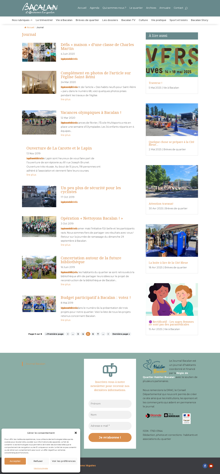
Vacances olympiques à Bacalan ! (91, 112)
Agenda (94, 7)
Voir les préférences (64, 461)
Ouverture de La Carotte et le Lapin (59, 148)
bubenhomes (69, 59)
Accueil (82, 7)
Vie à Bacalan (64, 20)
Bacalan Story (199, 20)
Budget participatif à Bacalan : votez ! (96, 297)
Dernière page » (121, 334)
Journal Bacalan (35, 363)
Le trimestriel (44, 20)
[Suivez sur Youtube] (211, 466)
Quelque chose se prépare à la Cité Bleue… (171, 143)
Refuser (38, 461)
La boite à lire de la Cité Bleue (168, 262)
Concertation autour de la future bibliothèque (91, 259)
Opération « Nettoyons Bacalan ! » (92, 218)
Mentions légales (41, 468)
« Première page (54, 334)
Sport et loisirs (179, 20)
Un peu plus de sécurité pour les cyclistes (91, 189)
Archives (151, 7)
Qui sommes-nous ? (114, 7)
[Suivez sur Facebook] (205, 466)
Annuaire (164, 7)
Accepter (15, 461)
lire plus (65, 59)
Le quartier (136, 7)
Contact (178, 7)
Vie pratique (158, 20)
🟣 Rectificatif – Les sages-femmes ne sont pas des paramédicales (171, 323)
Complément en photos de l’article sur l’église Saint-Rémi (96, 74)
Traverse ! (155, 83)
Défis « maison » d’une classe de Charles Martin (97, 46)
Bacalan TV (128, 20)
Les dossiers (110, 20)
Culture (143, 20)
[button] (75, 432)
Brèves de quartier (87, 20)
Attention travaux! (161, 203)
